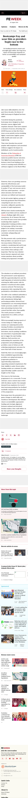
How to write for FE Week (8, 31)
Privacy (3, 784)
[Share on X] (10, 435)
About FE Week (5, 792)
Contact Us (4, 783)
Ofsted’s (4, 215)
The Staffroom (23, 31)
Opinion (4, 27)
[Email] (20, 758)
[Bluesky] (9, 758)
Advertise (3, 794)
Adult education (6, 446)
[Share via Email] (18, 435)
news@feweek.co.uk (8, 775)
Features (13, 27)
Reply (5, 463)
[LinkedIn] (13, 758)
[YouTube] (17, 758)
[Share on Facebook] (6, 435)
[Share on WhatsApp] (2, 435)
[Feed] (2, 758)
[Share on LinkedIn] (14, 435)
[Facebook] (6, 758)
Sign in (23, 13)
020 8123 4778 (7, 773)
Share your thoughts (14, 469)
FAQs (2, 786)
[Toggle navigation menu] (2, 12)
